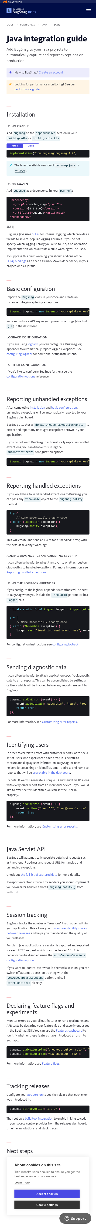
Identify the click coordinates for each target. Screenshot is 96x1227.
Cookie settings (47, 1205)
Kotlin (15, 146)
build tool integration (39, 1118)
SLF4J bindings (16, 261)
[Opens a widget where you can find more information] (75, 1219)
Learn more (22, 1182)
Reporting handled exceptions (26, 572)
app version (35, 1094)
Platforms (28, 24)
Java (44, 24)
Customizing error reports (59, 722)
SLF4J (36, 234)
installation (37, 407)
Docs (10, 24)
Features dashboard (69, 1030)
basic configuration (64, 407)
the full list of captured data (39, 874)
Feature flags (50, 1063)
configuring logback (20, 354)
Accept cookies (47, 1194)
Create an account (51, 72)
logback (33, 344)
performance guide (27, 89)
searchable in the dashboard (51, 772)
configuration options (21, 376)
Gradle (31, 146)
